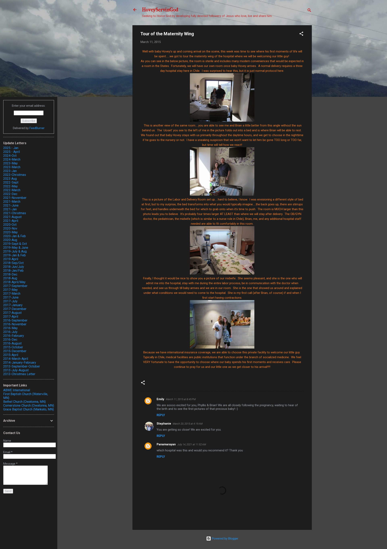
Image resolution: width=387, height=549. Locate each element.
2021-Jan (10, 209)
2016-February (13, 336)
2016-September (15, 320)
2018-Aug (10, 278)
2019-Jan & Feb (14, 255)
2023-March (11, 167)
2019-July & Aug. (15, 251)
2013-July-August (16, 370)
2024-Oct (10, 156)
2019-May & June (15, 247)
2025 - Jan (10, 148)
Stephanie (164, 423)
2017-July (10, 301)
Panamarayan (166, 444)
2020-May (10, 232)
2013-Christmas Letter (19, 374)
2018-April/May (14, 282)
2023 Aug (10, 179)
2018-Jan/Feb (13, 270)
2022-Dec (10, 194)
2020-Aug (10, 240)
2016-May (10, 328)
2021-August (12, 217)
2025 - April (11, 152)
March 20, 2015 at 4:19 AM (188, 423)
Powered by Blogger (224, 538)
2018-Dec (10, 274)
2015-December (14, 351)
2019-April (10, 259)
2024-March (11, 159)
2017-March (11, 293)
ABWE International (16, 390)
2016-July (10, 332)
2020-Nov (10, 228)
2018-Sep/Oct (13, 263)
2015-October (13, 347)
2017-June (11, 297)
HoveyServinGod (160, 10)
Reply (161, 415)
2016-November (14, 324)
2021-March (11, 202)
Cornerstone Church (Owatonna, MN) (28, 405)
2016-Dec (10, 339)
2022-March (11, 190)
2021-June (11, 205)
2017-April (10, 316)
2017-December (14, 309)
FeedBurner (37, 128)
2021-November (14, 198)
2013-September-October (21, 366)
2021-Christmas (14, 213)
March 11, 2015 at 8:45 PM (181, 399)
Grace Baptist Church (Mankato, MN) (28, 409)
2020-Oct (10, 224)
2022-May (10, 186)
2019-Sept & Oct (15, 244)
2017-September (15, 286)
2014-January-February (19, 362)
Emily (160, 399)
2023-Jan (10, 171)
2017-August (12, 313)
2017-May (10, 290)
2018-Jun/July (13, 267)
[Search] (309, 11)
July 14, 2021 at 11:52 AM (191, 444)
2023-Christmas (14, 175)
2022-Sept (10, 182)
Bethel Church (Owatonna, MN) (24, 402)
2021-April (10, 221)
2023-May (10, 163)
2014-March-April (15, 359)
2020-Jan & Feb (14, 236)
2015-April (10, 355)
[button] (301, 34)
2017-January (13, 305)
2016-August (12, 343)
